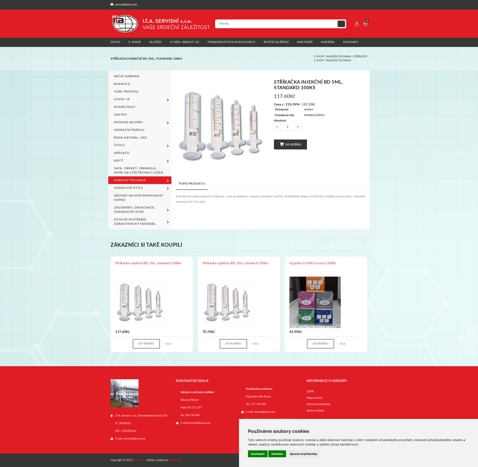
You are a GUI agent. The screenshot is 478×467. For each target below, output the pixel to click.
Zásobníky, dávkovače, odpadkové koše (134, 209)
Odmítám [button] (277, 453)
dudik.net (175, 460)
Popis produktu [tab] (192, 183)
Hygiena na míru (128, 122)
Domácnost (124, 106)
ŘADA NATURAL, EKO (130, 137)
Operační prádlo (129, 129)
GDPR (310, 391)
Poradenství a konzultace (231, 42)
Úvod (115, 42)
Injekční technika (338, 56)
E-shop (135, 42)
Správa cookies (315, 410)
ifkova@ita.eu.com (264, 412)
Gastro (120, 114)
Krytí (118, 160)
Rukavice (122, 83)
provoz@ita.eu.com (135, 438)
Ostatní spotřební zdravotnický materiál (135, 221)
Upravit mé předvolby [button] (303, 453)
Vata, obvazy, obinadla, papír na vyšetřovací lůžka (138, 170)
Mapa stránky (314, 398)
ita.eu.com (140, 460)
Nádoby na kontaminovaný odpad (138, 197)
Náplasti (121, 152)
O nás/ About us (184, 42)
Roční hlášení (276, 42)
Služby (155, 42)
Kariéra (328, 42)
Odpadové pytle (128, 187)
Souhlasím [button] (258, 453)
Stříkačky (360, 56)
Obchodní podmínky (318, 404)
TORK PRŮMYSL (126, 91)
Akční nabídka (127, 76)
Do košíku (293, 144)
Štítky (119, 145)
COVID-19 (122, 99)
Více (168, 343)
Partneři (305, 42)
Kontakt (350, 42)
